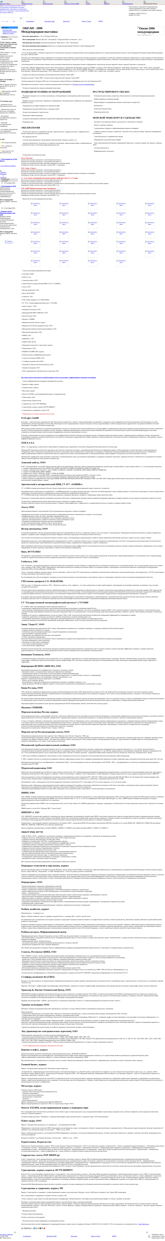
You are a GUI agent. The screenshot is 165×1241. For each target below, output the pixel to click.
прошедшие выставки (9, 31)
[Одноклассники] (38, 1228)
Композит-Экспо (26, 3)
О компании (30, 21)
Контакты (66, 21)
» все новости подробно (8, 166)
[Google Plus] (44, 1228)
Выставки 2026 (50, 21)
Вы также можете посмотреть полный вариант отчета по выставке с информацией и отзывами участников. (58, 377)
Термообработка (127, 3)
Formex (88, 3)
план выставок (7, 30)
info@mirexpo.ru (144, 1224)
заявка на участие (8, 33)
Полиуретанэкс (48, 3)
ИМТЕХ (107, 3)
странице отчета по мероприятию (83, 84)
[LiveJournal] (42, 1228)
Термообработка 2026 (8, 186)
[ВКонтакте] (34, 1228)
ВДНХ (101, 21)
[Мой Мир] (40, 1228)
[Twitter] (36, 1228)
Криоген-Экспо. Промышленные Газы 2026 (7, 213)
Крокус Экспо (86, 21)
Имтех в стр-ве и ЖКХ (71, 3)
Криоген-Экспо (5, 3)
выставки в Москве (6, 1234)
